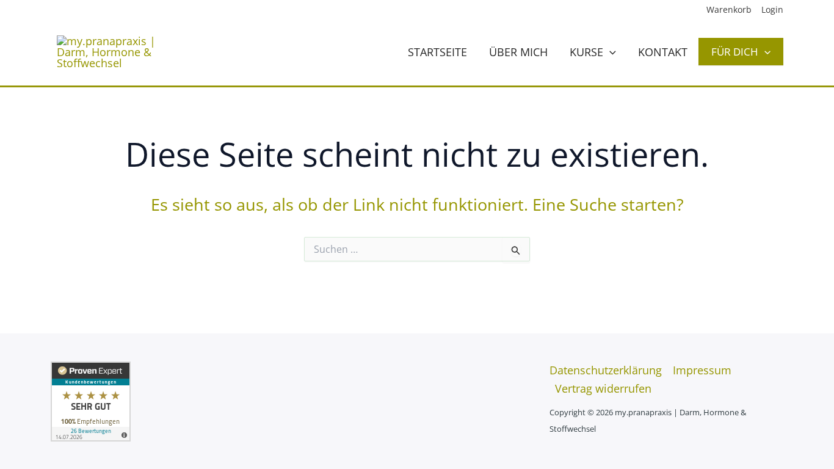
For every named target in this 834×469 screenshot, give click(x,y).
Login (772, 9)
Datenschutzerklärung (605, 370)
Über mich (518, 52)
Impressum (702, 370)
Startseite (437, 52)
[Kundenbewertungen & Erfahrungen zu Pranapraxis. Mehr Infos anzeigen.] (91, 400)
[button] (609, 51)
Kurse (586, 52)
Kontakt (662, 52)
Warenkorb (729, 9)
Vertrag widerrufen (603, 388)
